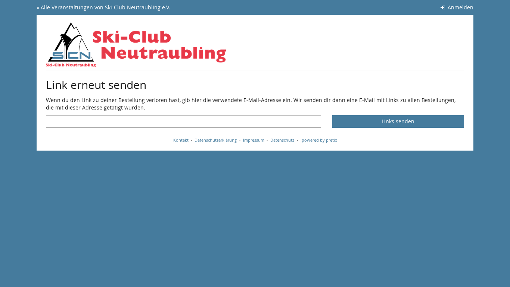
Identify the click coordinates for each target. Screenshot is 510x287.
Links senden (398, 121)
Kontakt (181, 140)
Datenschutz (282, 140)
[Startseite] (136, 44)
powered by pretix (319, 140)
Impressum (253, 140)
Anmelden (459, 7)
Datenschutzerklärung (216, 140)
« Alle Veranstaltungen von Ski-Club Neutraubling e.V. (103, 7)
